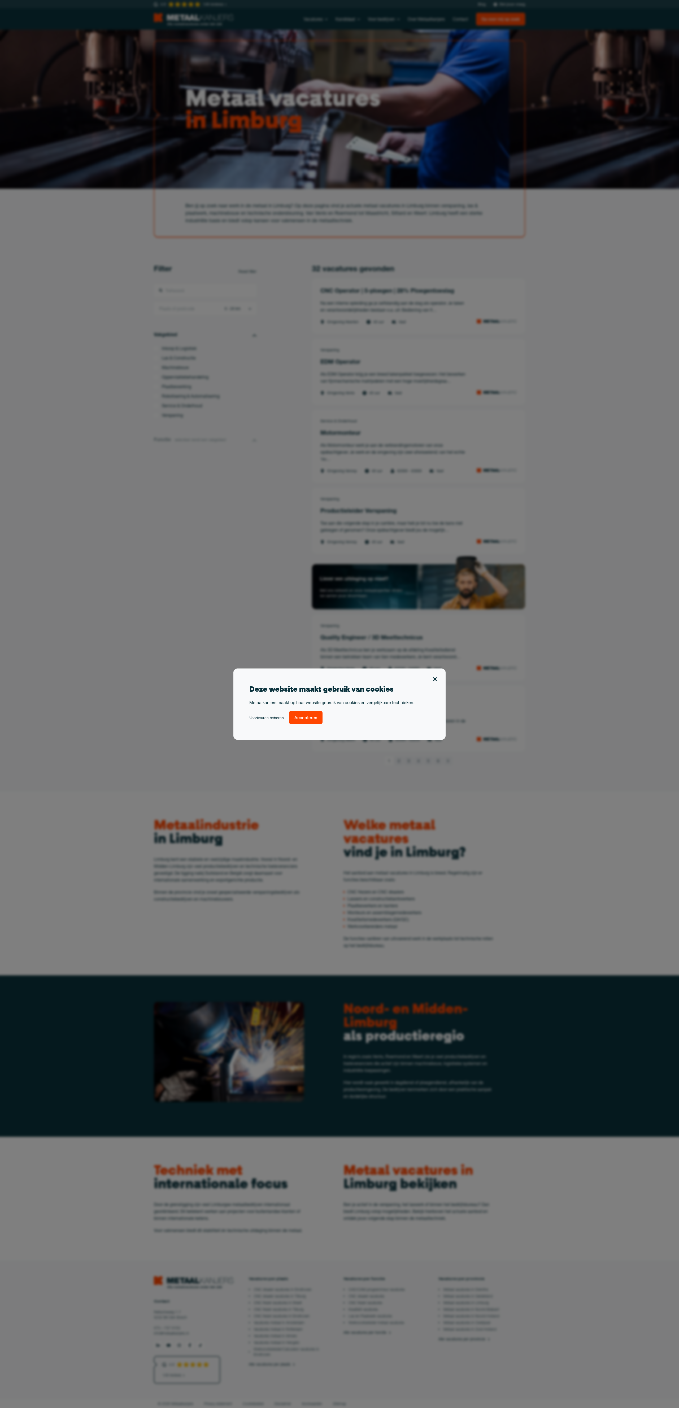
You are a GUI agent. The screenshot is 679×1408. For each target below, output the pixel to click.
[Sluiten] (435, 679)
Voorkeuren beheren (266, 717)
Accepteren (305, 717)
